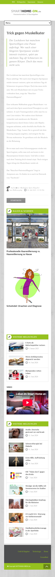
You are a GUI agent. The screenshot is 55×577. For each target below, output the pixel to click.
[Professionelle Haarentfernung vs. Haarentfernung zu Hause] (27, 248)
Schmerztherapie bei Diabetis (34, 445)
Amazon (40, 2)
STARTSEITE (16, 200)
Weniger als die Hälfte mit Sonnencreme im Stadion (36, 487)
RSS (13, 2)
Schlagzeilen (21, 2)
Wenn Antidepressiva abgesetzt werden (34, 358)
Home (46, 551)
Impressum (31, 2)
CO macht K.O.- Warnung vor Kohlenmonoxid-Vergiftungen (35, 516)
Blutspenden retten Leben (33, 372)
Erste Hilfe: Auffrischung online (35, 459)
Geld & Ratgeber (24, 551)
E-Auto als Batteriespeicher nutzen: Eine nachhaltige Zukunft (35, 345)
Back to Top (46, 566)
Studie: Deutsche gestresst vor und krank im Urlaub (35, 432)
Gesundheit (44, 557)
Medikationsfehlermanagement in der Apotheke (36, 529)
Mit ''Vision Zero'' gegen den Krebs (35, 473)
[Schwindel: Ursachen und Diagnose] (27, 302)
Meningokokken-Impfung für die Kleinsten (35, 501)
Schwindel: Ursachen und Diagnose (24, 306)
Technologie (37, 551)
